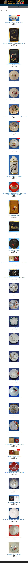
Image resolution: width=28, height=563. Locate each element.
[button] (14, 5)
